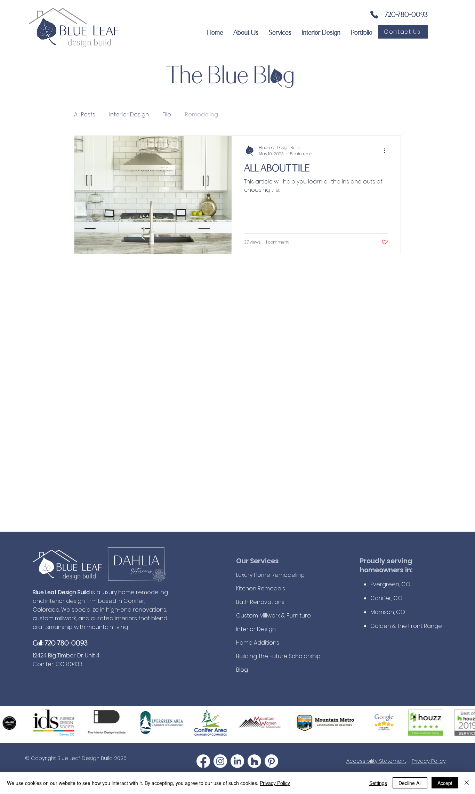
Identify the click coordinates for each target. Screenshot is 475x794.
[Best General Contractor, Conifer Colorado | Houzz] (254, 761)
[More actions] (387, 151)
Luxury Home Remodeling (270, 575)
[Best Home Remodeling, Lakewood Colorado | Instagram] (220, 761)
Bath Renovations (260, 602)
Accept (444, 782)
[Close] (466, 782)
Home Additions (257, 643)
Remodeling (201, 114)
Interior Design (129, 114)
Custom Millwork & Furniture (273, 616)
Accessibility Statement (376, 760)
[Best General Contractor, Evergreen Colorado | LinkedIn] (237, 761)
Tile (167, 114)
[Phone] (374, 14)
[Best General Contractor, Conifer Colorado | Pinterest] (271, 761)
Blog (242, 670)
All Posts (84, 114)
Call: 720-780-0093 (60, 642)
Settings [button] (378, 782)
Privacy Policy (429, 760)
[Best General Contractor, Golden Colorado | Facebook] (203, 761)
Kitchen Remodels (260, 588)
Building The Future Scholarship (273, 656)
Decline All (409, 782)
